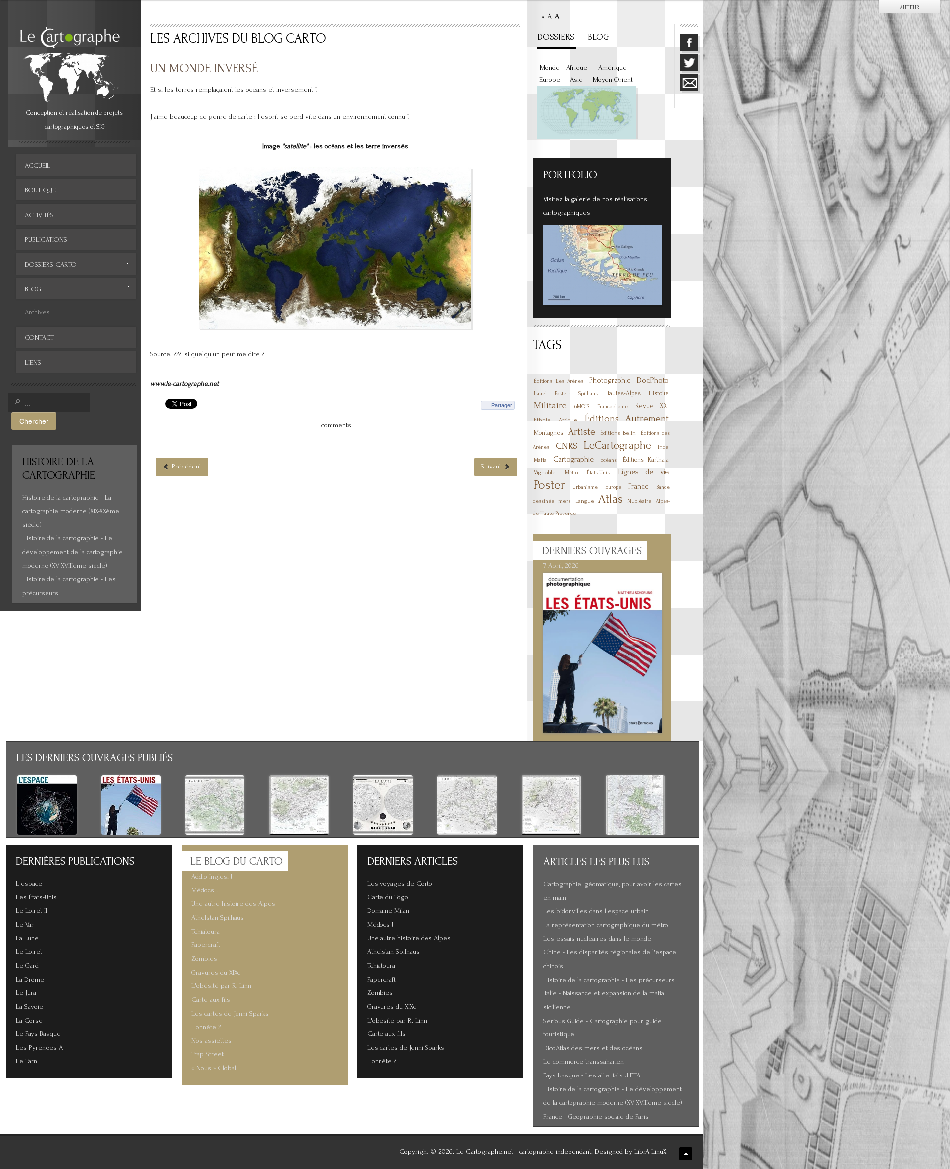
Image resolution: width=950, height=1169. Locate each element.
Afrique (576, 68)
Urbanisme (585, 487)
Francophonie (612, 407)
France (638, 486)
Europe (549, 80)
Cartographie (573, 459)
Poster (549, 485)
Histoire (659, 393)
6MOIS (581, 406)
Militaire (550, 405)
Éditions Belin (618, 433)
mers (564, 501)
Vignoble (545, 472)
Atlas (610, 499)
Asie (576, 80)
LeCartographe (617, 445)
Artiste (581, 431)
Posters (562, 394)
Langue (584, 501)
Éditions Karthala (646, 459)
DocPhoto (652, 380)
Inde (663, 447)
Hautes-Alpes (623, 393)
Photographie (610, 380)
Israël (540, 394)
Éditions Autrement (627, 418)
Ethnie (542, 420)
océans (609, 460)
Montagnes (548, 432)
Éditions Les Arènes (558, 381)
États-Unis (598, 473)
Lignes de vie (643, 472)
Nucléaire (639, 501)
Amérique (612, 68)
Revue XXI (652, 406)
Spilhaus (588, 394)
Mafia (540, 460)
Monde (550, 68)
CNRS (566, 446)
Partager (501, 405)
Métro (571, 473)
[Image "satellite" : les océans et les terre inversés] (335, 248)
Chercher (33, 421)
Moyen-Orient (613, 80)
